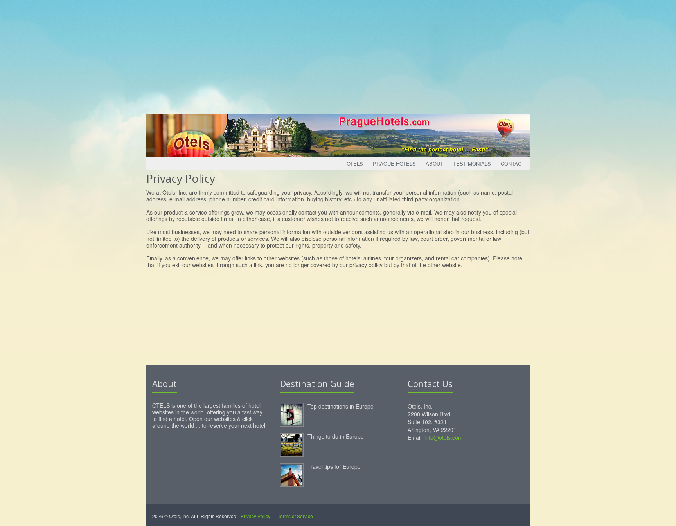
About (434, 163)
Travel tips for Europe (334, 466)
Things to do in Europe (335, 436)
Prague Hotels (394, 163)
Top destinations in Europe (340, 406)
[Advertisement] (338, 55)
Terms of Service (295, 516)
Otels (355, 163)
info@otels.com (443, 437)
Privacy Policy (255, 516)
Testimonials (472, 163)
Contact (513, 163)
